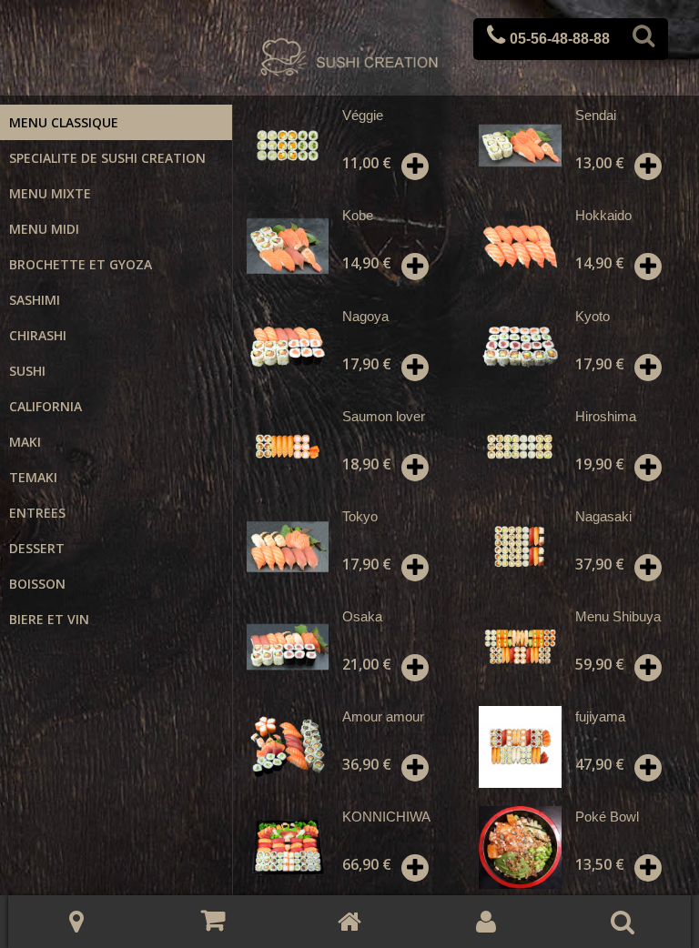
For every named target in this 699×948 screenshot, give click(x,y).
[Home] (349, 921)
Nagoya (365, 316)
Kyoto (592, 316)
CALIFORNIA (45, 406)
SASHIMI (34, 299)
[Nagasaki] (520, 547)
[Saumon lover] (288, 447)
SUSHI (27, 370)
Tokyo (360, 516)
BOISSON (37, 583)
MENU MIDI (44, 228)
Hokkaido (603, 215)
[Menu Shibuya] (520, 647)
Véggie (362, 115)
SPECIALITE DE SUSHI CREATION (107, 157)
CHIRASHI (37, 335)
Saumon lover (383, 416)
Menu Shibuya (618, 616)
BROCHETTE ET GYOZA (80, 264)
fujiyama (600, 716)
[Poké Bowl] (520, 847)
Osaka (362, 616)
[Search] (643, 39)
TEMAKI (33, 477)
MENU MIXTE (50, 193)
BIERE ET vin (49, 619)
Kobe (357, 215)
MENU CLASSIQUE (63, 122)
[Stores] (76, 921)
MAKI (25, 441)
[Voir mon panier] (213, 921)
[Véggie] (288, 146)
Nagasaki (603, 516)
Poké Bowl (607, 816)
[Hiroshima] (520, 447)
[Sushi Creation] (349, 59)
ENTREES (37, 512)
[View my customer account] (486, 921)
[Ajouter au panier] (415, 166)
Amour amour (383, 716)
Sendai (595, 115)
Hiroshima (605, 416)
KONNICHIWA (386, 816)
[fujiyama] (520, 747)
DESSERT (37, 548)
